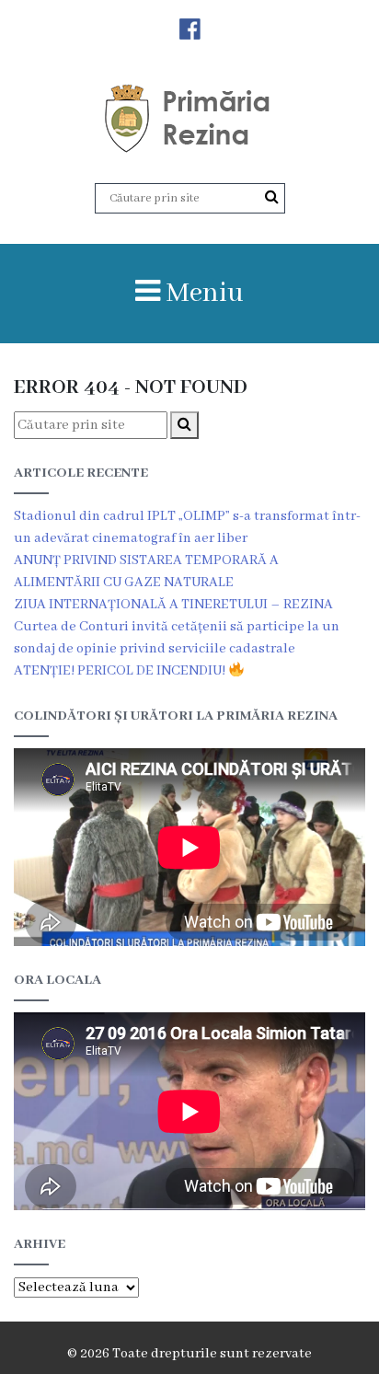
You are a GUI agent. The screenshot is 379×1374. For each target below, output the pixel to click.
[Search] (271, 198)
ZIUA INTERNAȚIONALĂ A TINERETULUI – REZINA (173, 604)
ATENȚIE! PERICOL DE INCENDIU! (121, 671)
